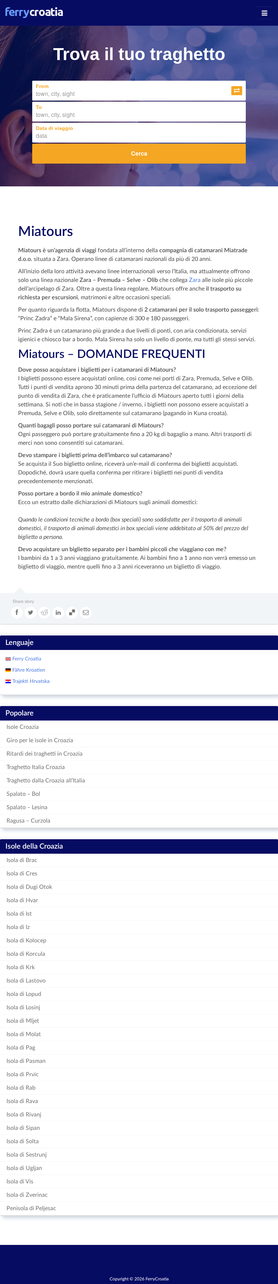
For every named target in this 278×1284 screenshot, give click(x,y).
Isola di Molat (24, 1034)
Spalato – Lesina (27, 807)
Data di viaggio (54, 128)
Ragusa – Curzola (28, 821)
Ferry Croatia (26, 659)
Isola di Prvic (23, 1074)
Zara (195, 280)
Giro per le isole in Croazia (40, 740)
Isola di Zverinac (27, 1195)
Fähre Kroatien (28, 670)
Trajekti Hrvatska (30, 681)
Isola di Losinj (23, 1007)
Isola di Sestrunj (27, 1155)
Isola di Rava (22, 1101)
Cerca (139, 153)
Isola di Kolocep (26, 940)
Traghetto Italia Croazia (36, 767)
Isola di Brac (22, 860)
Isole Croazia (23, 727)
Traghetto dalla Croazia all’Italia (46, 781)
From (42, 86)
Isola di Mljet (23, 1021)
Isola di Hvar (22, 900)
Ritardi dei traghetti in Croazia (45, 754)
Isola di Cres (22, 874)
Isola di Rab (21, 1088)
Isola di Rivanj (24, 1115)
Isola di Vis (20, 1181)
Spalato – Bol (23, 794)
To (39, 107)
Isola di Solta (23, 1141)
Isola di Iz (18, 927)
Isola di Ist (19, 914)
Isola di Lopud (24, 994)
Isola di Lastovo (26, 981)
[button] (236, 90)
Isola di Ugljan (24, 1168)
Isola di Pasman (26, 1061)
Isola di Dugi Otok (29, 887)
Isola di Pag (21, 1048)
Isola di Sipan (23, 1128)
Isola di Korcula (26, 954)
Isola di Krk (21, 967)
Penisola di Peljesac (31, 1208)
